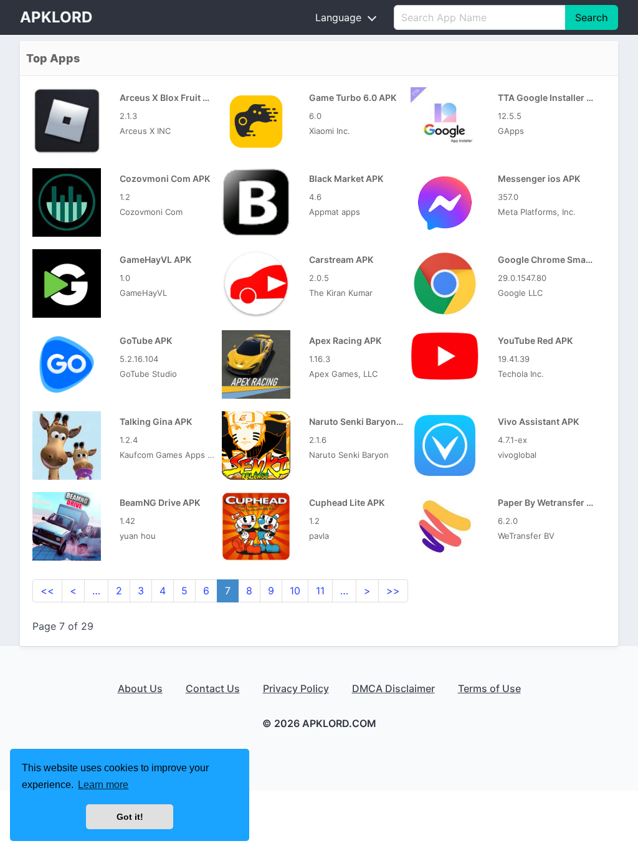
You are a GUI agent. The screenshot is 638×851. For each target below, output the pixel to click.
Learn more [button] (103, 784)
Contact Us (213, 688)
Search (591, 17)
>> (393, 590)
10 (295, 590)
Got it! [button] (130, 817)
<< (47, 590)
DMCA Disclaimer (393, 688)
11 (320, 590)
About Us (140, 688)
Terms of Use (489, 688)
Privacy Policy (296, 688)
